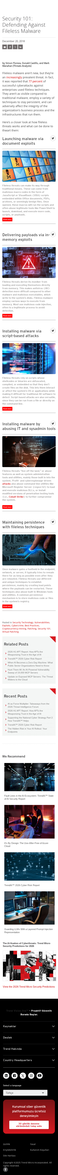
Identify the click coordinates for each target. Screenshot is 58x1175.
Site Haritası (9, 1155)
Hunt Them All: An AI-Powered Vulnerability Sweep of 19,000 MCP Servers (27, 671)
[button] (25, 1093)
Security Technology (23, 622)
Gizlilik (6, 1144)
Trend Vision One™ (17, 1010)
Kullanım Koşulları (39, 1149)
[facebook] (10, 47)
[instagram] (31, 1076)
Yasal (33, 1144)
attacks (6, 483)
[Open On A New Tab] (23, 1076)
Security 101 (44, 628)
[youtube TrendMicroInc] (40, 1076)
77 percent (35, 81)
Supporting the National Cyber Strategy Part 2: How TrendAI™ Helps (29, 719)
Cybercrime (18, 625)
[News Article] (4, 47)
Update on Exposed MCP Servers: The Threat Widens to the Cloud (29, 678)
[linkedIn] (20, 47)
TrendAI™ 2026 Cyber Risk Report (25, 658)
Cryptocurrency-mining (14, 628)
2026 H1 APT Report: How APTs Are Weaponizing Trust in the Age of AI (24, 653)
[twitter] (15, 47)
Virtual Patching (10, 631)
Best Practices (32, 625)
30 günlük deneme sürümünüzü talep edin (25, 1124)
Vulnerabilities (41, 622)
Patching (32, 628)
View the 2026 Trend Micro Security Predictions (29, 986)
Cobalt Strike (16, 496)
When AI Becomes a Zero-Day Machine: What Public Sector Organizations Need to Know (29, 664)
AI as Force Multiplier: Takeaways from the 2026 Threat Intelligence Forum (27, 705)
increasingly (14, 77)
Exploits (6, 625)
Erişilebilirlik (9, 1149)
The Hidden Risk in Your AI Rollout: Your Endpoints (26, 730)
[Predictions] (29, 965)
